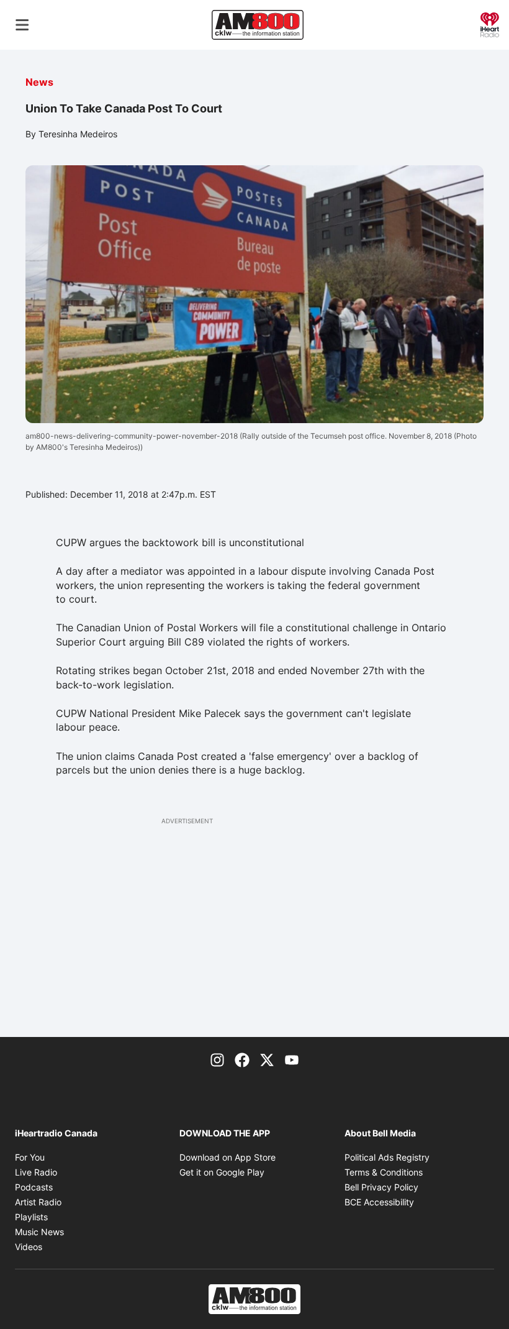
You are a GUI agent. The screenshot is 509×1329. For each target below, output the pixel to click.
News (39, 82)
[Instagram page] (217, 1059)
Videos (28, 1246)
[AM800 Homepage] (258, 25)
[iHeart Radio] (489, 23)
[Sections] (22, 24)
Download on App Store (227, 1157)
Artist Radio (38, 1202)
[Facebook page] (242, 1059)
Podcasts (34, 1187)
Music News (39, 1231)
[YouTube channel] (291, 1059)
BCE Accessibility (379, 1202)
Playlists (31, 1217)
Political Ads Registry (387, 1157)
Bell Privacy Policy (381, 1187)
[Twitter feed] (266, 1059)
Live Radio (36, 1172)
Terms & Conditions (384, 1172)
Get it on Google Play (221, 1172)
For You (30, 1157)
